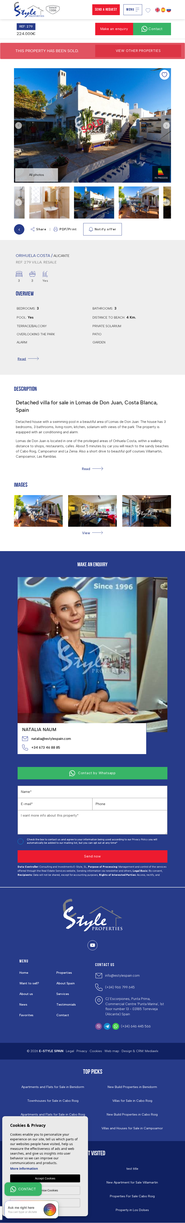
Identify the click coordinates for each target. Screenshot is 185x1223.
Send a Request (106, 10)
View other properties (138, 51)
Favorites (26, 1015)
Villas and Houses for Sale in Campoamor (132, 1128)
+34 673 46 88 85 (45, 747)
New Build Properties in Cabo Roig (132, 1114)
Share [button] (41, 229)
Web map (111, 1051)
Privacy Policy (140, 839)
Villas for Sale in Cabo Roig (132, 1100)
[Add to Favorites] (164, 75)
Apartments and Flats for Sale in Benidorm (52, 1087)
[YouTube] (92, 945)
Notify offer (105, 229)
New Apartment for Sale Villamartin (132, 1182)
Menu (130, 10)
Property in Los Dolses (132, 1210)
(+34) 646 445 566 (136, 1026)
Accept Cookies (45, 1178)
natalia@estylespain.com (51, 739)
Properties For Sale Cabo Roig (132, 1196)
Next (166, 125)
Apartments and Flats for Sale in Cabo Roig (53, 1114)
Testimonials (66, 1004)
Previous (18, 125)
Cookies (96, 1051)
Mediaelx (151, 1051)
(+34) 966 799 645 (120, 987)
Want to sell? (29, 983)
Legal (70, 1051)
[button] (92, 533)
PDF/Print (68, 229)
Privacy (81, 1051)
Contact (62, 1015)
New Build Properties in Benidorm (132, 1087)
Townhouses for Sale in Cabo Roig (53, 1100)
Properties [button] (64, 973)
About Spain (65, 983)
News (23, 1004)
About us (26, 994)
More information (24, 1168)
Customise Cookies (45, 1190)
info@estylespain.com (122, 976)
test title (132, 1168)
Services (62, 994)
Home (23, 973)
